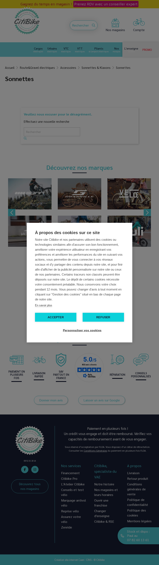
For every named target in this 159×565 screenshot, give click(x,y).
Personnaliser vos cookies (81, 330)
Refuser (103, 317)
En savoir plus (43, 305)
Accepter (56, 317)
